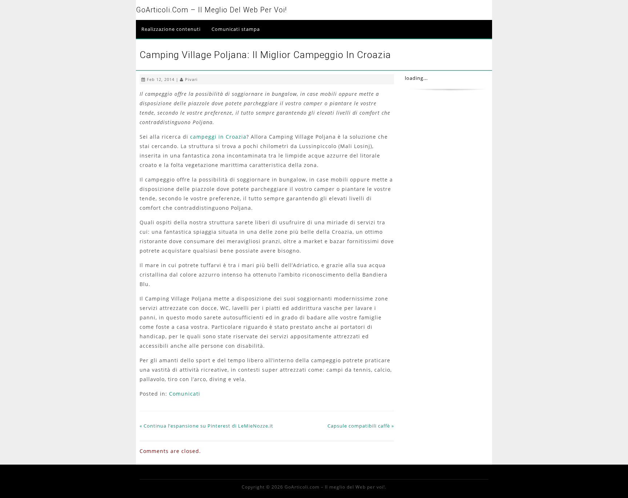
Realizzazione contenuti (171, 29)
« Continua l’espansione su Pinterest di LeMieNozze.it (206, 426)
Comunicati (184, 393)
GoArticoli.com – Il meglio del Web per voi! (211, 10)
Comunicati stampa (236, 29)
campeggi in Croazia (218, 136)
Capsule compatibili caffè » (360, 426)
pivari (191, 79)
